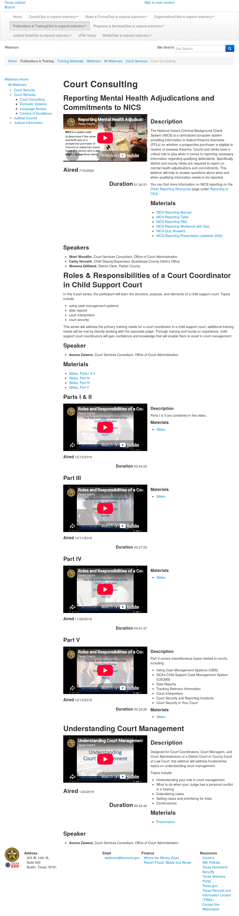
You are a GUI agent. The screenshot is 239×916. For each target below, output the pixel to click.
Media (126, 35)
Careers (208, 857)
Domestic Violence (33, 104)
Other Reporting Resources (171, 189)
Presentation (165, 821)
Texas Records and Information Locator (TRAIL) (216, 895)
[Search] (229, 48)
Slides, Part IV (79, 382)
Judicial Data (41, 35)
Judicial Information (28, 122)
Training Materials (70, 61)
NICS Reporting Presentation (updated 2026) (189, 235)
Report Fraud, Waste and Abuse (167, 862)
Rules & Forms (115, 16)
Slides (160, 429)
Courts (52, 16)
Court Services (137, 61)
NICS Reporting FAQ (171, 221)
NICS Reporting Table (172, 217)
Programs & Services (127, 26)
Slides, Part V (79, 387)
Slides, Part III (79, 378)
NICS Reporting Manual (173, 212)
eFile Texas (87, 35)
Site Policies (211, 862)
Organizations (183, 16)
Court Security (24, 90)
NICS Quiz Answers (170, 231)
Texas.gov (210, 885)
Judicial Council (25, 118)
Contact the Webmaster (210, 906)
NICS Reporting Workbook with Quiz (183, 226)
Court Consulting (32, 99)
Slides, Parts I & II (82, 373)
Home (17, 16)
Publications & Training (48, 26)
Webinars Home (16, 79)
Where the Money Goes (161, 857)
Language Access (33, 108)
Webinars (94, 61)
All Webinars (113, 61)
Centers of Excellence (36, 113)
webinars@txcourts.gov (122, 857)
